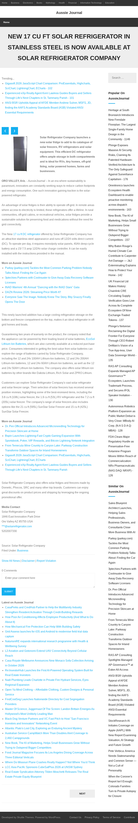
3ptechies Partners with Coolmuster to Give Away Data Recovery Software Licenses (122, 576)
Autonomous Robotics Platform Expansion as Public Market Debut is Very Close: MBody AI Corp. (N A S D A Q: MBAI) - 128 (121, 418)
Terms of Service (111, 817)
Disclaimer (28, 560)
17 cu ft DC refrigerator (26, 234)
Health (62, 3)
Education (109, 3)
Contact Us (75, 817)
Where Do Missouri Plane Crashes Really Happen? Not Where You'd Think (50, 762)
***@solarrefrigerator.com (17, 526)
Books (39, 3)
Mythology (50, 3)
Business (15, 3)
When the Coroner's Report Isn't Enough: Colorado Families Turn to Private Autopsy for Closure (122, 786)
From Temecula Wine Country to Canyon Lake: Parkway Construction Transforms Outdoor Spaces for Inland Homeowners (121, 634)
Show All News (11, 560)
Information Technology (91, 3)
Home (4, 3)
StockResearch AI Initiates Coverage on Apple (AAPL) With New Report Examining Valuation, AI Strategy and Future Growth (122, 732)
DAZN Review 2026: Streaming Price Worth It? (33, 292)
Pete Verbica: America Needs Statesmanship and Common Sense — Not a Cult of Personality (122, 761)
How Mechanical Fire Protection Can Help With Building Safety (42, 626)
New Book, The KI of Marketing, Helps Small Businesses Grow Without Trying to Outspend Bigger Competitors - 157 (122, 227)
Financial (72, 3)
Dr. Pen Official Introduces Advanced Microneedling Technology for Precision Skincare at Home (121, 601)
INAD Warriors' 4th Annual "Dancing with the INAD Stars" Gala (42, 287)
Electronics (28, 3)
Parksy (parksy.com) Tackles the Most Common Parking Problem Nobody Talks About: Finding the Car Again (121, 550)
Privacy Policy (92, 817)
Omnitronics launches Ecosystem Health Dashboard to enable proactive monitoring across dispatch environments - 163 (121, 197)
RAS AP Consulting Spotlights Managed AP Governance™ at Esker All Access (120, 662)
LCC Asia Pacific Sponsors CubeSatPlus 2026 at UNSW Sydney (43, 767)
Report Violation (46, 560)
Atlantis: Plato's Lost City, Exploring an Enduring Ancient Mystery (43, 728)
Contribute (129, 817)
